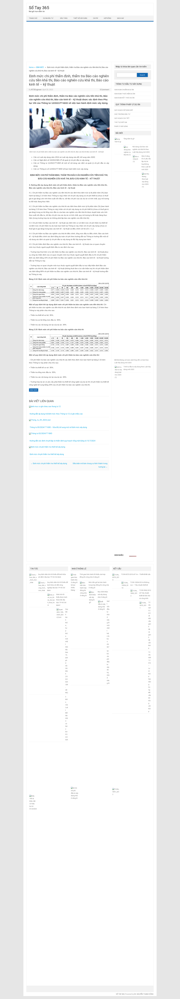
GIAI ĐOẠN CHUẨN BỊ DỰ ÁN (124, 90)
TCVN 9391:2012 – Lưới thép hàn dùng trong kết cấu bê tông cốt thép (149, 681)
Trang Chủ (33, 18)
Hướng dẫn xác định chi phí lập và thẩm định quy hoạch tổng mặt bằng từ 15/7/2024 (62, 441)
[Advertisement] (90, 42)
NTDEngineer (36, 90)
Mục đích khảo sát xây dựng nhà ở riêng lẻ (103, 594)
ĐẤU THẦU (63, 18)
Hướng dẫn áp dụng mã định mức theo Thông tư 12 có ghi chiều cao (56, 414)
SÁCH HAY (120, 18)
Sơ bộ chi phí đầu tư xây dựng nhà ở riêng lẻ (108, 667)
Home (31, 67)
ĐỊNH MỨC (40, 67)
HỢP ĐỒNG (107, 18)
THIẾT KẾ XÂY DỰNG (80, 18)
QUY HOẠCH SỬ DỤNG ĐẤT (123, 110)
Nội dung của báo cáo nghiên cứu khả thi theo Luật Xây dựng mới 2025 (141, 149)
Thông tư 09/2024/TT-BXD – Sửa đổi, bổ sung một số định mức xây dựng (58, 427)
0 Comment (104, 90)
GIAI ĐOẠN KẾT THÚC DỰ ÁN (124, 98)
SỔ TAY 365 (120, 994)
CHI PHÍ (95, 18)
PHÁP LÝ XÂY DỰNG (121, 126)
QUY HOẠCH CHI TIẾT (122, 118)
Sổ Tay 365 (39, 7)
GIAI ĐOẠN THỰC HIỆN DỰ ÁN (124, 94)
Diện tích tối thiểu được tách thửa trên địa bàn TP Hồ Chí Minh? (61, 600)
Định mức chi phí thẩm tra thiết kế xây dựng (47, 454)
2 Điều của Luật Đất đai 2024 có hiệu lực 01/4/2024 (66, 718)
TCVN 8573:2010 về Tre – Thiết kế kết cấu (135, 574)
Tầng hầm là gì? (128, 139)
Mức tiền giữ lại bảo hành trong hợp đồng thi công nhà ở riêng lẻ (99, 585)
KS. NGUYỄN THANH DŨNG (143, 994)
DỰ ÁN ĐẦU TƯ (48, 18)
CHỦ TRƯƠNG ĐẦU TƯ (122, 114)
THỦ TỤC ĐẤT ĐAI (120, 122)
